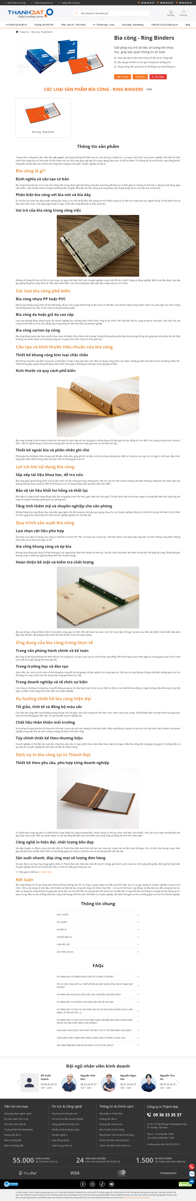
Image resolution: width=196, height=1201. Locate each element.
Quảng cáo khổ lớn (43, 24)
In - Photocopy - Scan (103, 24)
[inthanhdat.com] (30, 13)
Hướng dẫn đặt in (108, 1118)
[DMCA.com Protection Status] (185, 1184)
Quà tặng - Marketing (132, 24)
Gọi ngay (159, 76)
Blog (188, 24)
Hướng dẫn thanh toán (110, 1124)
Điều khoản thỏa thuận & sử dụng (136, 1197)
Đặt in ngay (122, 76)
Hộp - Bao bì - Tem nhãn (73, 24)
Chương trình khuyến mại (64, 1113)
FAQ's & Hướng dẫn (14, 1145)
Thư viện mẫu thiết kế (15, 1124)
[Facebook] (82, 1184)
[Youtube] (111, 1184)
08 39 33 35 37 (185, 2)
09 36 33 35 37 (147, 2)
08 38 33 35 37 (166, 2)
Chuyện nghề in (59, 1134)
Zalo (49, 1087)
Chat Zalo (140, 76)
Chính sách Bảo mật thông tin (114, 1140)
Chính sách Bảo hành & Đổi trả (114, 1145)
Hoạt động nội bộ (60, 1140)
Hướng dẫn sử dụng (70, 2)
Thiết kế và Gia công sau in (164, 24)
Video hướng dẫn (12, 1140)
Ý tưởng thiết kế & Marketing (18, 1129)
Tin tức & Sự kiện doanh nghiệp (67, 1118)
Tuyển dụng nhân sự (43, 2)
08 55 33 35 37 (173, 1144)
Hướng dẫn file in (12, 1134)
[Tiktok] (102, 1184)
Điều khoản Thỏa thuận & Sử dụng (116, 1134)
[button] (98, 914)
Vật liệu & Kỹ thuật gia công (65, 1129)
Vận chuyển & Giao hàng (111, 1129)
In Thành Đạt (45, 871)
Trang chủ (24, 32)
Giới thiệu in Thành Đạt (111, 1113)
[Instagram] (92, 1184)
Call (42, 1087)
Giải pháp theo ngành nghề (17, 1113)
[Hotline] (192, 1167)
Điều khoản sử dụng (16, 2)
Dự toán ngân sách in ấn (16, 1118)
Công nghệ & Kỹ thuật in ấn (65, 1124)
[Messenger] (192, 1181)
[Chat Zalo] (192, 1174)
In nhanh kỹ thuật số (16, 24)
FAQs (149, 89)
